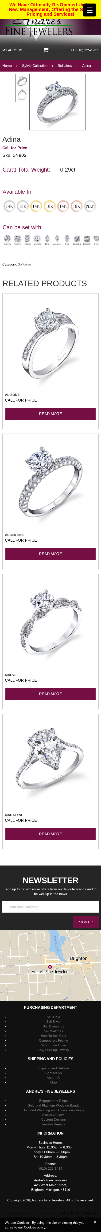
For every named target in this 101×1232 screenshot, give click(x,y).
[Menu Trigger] (89, 10)
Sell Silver (53, 1021)
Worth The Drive (53, 1045)
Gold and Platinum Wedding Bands (53, 1105)
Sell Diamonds (53, 1026)
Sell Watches (53, 1031)
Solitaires (24, 264)
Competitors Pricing (53, 1040)
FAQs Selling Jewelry (53, 1050)
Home (7, 66)
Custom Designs (53, 1119)
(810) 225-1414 (50, 1168)
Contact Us (53, 1073)
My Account (13, 50)
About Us (53, 1077)
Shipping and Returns (53, 1068)
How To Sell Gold (53, 1036)
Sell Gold (53, 1017)
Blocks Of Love (53, 1115)
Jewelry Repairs (53, 1124)
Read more (50, 414)
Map (53, 1082)
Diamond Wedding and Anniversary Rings (53, 1110)
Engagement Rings (53, 1101)
